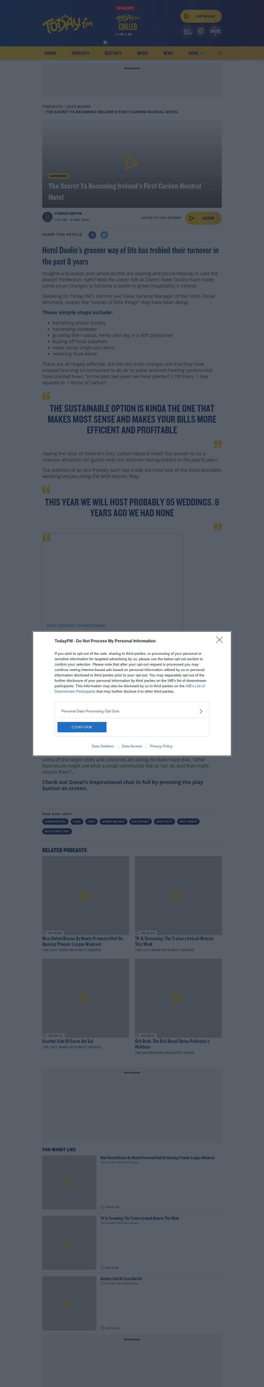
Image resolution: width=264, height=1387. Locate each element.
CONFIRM (82, 727)
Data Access (132, 746)
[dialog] (132, 693)
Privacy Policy (161, 746)
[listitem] (132, 711)
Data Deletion (103, 746)
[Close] (221, 641)
